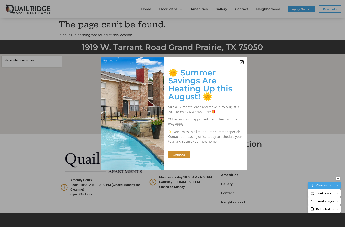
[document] (172, 113)
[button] (241, 62)
